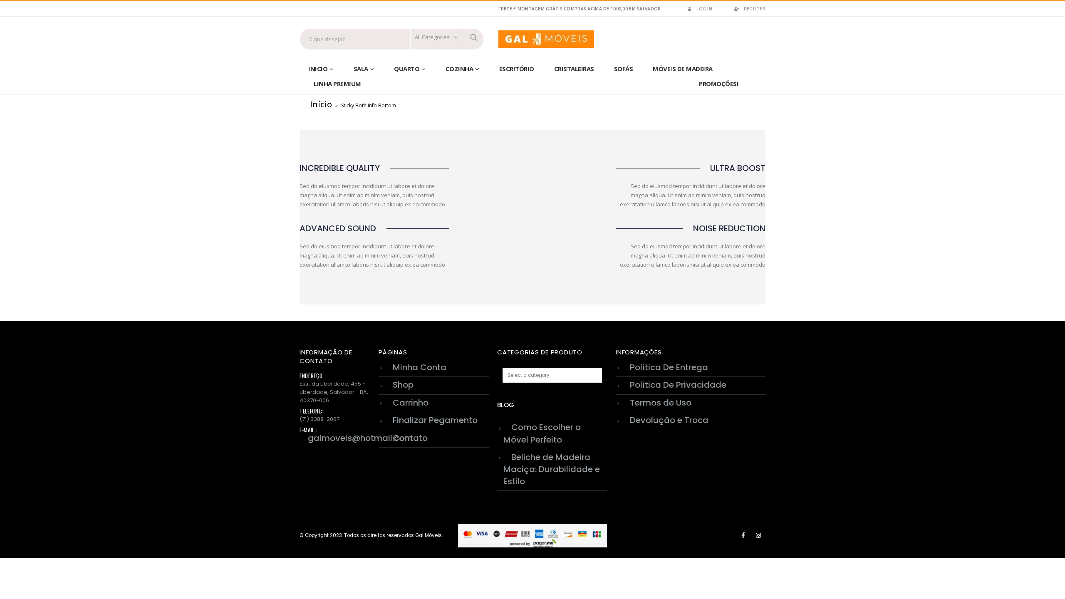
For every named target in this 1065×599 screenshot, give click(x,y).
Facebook (743, 535)
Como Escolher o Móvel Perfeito (542, 433)
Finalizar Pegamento (435, 420)
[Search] (473, 37)
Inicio (317, 68)
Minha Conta (419, 367)
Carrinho (410, 402)
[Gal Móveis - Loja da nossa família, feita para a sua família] (546, 39)
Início (321, 104)
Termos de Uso (660, 402)
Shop (403, 385)
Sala (361, 68)
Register (754, 9)
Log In (704, 9)
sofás (623, 68)
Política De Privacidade (678, 385)
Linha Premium (337, 83)
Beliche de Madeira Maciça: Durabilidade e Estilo (551, 469)
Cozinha (459, 68)
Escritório (516, 68)
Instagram (758, 535)
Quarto (406, 68)
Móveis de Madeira (683, 68)
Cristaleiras (574, 68)
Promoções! (718, 83)
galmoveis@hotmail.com (360, 438)
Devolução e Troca (669, 420)
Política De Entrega (669, 367)
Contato (410, 438)
